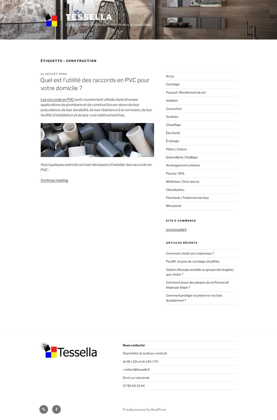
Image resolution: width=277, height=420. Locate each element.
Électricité (173, 133)
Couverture (174, 108)
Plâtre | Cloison (176, 149)
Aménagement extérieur (183, 165)
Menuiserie (173, 206)
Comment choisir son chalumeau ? (190, 253)
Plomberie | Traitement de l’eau (187, 197)
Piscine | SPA (175, 173)
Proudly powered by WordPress (144, 409)
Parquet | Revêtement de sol (185, 92)
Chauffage (173, 124)
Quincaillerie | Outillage (182, 157)
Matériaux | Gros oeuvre (182, 181)
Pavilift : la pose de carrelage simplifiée (192, 261)
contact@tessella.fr (136, 369)
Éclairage (172, 141)
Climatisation (175, 189)
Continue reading (54, 180)
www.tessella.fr (176, 229)
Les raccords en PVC (57, 99)
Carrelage (173, 84)
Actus (170, 76)
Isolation (172, 100)
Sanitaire (172, 116)
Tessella (89, 17)
